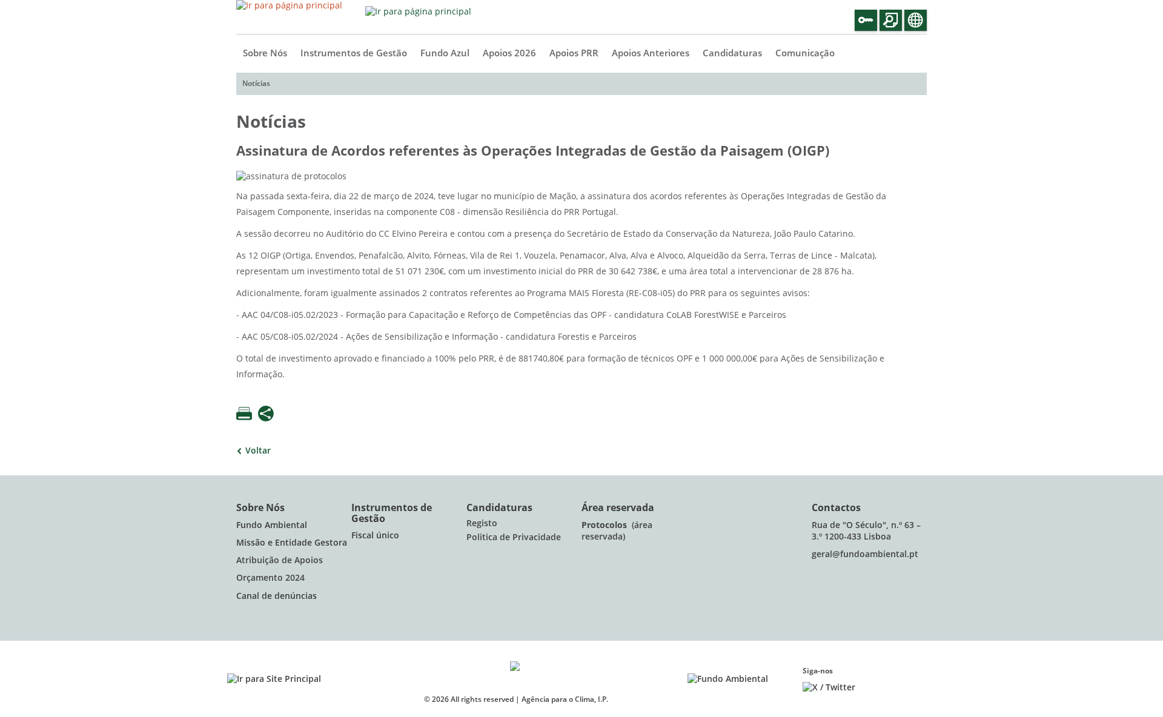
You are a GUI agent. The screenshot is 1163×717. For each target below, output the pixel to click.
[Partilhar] (266, 415)
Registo (481, 523)
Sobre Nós (265, 53)
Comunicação (805, 53)
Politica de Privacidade (513, 537)
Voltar (258, 451)
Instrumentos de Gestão (353, 53)
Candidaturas (732, 53)
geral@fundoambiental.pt (866, 554)
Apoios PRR (573, 53)
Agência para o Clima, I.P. (565, 699)
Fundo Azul (444, 53)
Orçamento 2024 (270, 578)
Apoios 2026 (509, 53)
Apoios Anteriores (650, 53)
